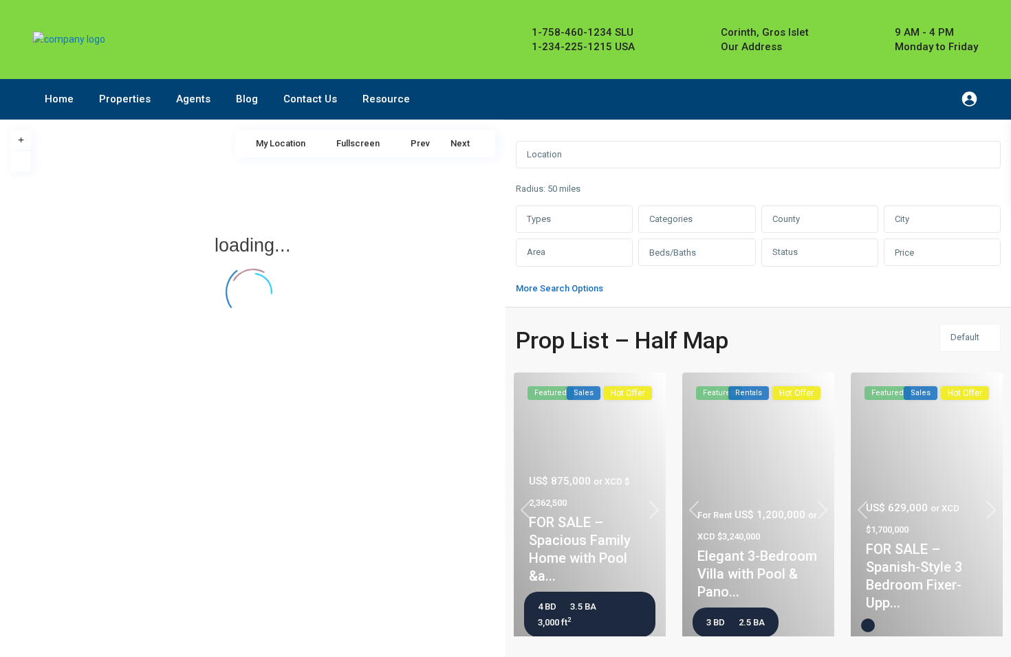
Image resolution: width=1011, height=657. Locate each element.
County (786, 219)
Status (785, 252)
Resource (386, 99)
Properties (125, 99)
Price (904, 252)
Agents (193, 99)
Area (536, 252)
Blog (247, 99)
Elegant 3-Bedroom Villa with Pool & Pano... (757, 574)
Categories (671, 219)
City (902, 219)
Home (59, 99)
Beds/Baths (672, 252)
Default (964, 337)
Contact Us (310, 99)
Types (539, 219)
